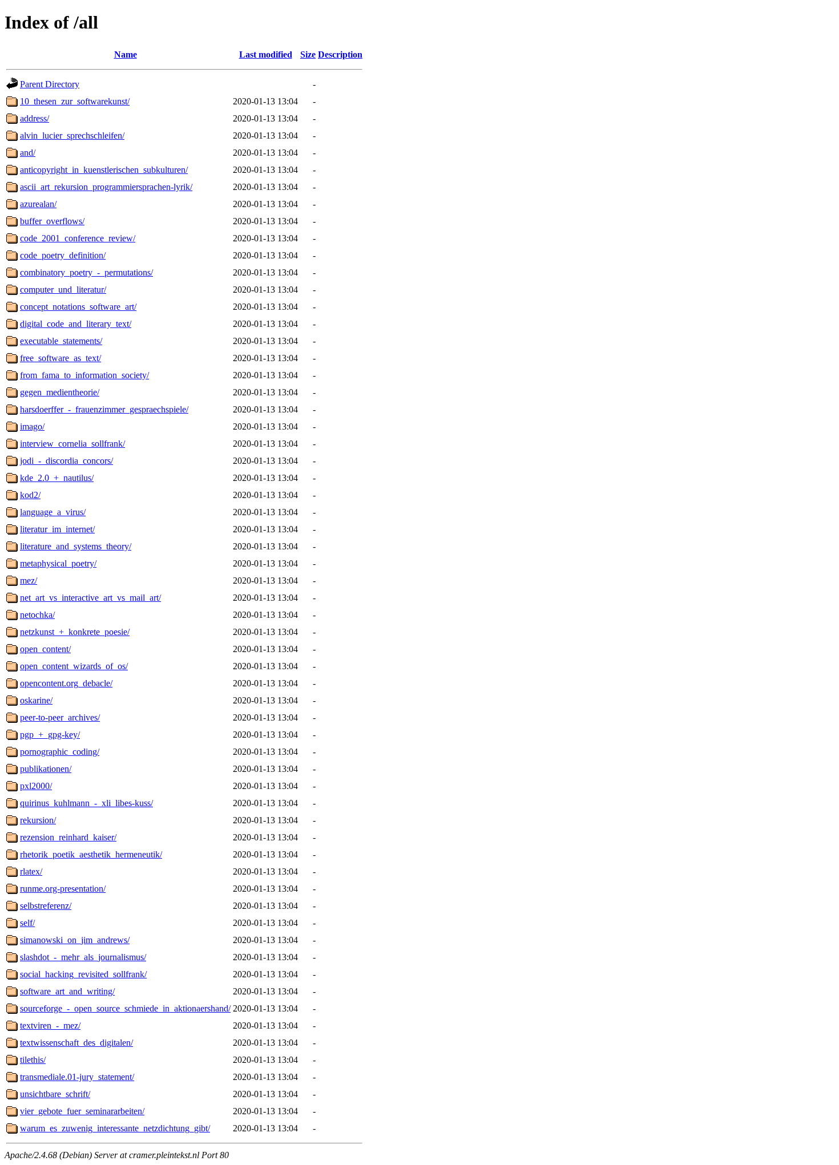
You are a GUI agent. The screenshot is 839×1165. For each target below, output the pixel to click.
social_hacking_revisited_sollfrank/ (83, 974)
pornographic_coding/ (59, 752)
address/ (34, 118)
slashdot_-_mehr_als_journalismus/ (83, 957)
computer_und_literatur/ (63, 289)
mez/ (28, 580)
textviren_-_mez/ (50, 1025)
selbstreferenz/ (45, 906)
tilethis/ (33, 1060)
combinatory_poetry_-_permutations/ (86, 272)
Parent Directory (49, 84)
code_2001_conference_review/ (77, 238)
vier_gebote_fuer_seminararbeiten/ (82, 1111)
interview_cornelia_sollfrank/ (72, 443)
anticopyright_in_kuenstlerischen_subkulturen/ (104, 170)
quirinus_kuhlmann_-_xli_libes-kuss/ (86, 803)
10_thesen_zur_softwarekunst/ (75, 101)
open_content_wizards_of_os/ (74, 666)
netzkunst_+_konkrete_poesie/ (75, 632)
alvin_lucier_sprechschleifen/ (72, 135)
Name (125, 54)
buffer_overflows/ (52, 221)
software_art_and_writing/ (67, 991)
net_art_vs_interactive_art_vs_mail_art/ (90, 597)
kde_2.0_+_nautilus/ (57, 478)
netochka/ (37, 615)
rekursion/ (38, 820)
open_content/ (45, 649)
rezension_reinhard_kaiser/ (68, 837)
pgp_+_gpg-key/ (50, 734)
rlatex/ (31, 871)
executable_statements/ (61, 341)
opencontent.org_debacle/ (66, 683)
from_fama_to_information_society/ (84, 375)
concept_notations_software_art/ (78, 307)
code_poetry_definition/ (63, 255)
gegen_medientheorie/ (59, 392)
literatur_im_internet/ (57, 529)
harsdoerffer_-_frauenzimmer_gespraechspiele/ (104, 409)
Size (308, 54)
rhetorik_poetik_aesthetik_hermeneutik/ (91, 854)
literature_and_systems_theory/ (75, 546)
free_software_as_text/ (60, 358)
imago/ (32, 426)
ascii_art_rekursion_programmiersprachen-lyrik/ (106, 187)
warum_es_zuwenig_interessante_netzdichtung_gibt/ (115, 1128)
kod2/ (30, 495)
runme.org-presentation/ (63, 888)
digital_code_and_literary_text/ (75, 324)
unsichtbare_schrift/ (55, 1094)
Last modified (265, 54)
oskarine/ (36, 700)
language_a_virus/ (53, 512)
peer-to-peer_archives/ (60, 717)
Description (340, 54)
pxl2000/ (36, 786)
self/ (27, 923)
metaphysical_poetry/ (58, 563)
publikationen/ (45, 769)
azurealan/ (38, 204)
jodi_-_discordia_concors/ (66, 461)
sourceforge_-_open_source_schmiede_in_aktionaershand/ (125, 1008)
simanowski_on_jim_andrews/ (75, 940)
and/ (27, 152)
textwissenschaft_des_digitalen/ (76, 1042)
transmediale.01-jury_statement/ (77, 1077)
